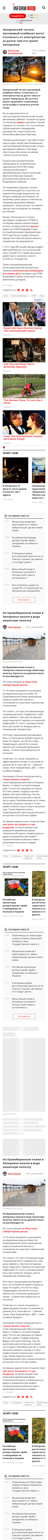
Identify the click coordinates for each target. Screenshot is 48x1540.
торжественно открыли (16, 779)
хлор (42, 295)
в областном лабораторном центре (20, 683)
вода (6, 856)
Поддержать (17, 16)
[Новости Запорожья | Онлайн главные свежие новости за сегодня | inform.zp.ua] (24, 8)
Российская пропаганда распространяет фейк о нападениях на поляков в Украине (15, 905)
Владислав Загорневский (15, 51)
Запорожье (16, 856)
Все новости (24, 599)
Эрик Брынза (14, 627)
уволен (35, 226)
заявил (21, 122)
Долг (6, 295)
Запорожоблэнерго (19, 295)
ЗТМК (33, 295)
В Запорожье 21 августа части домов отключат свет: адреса (14, 490)
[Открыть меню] (4, 8)
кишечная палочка (29, 857)
